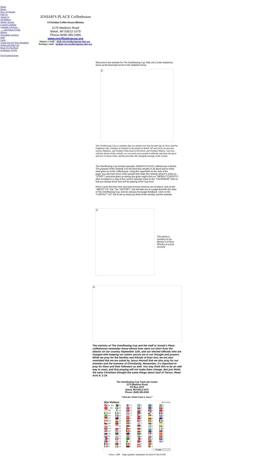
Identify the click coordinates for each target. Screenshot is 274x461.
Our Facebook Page (9, 55)
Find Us (4, 14)
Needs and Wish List (9, 45)
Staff (2, 37)
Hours (3, 9)
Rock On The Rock (9, 48)
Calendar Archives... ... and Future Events (10, 28)
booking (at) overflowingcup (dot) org (74, 44)
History (3, 32)
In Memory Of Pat (8, 50)
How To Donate (7, 12)
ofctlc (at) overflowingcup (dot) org (73, 41)
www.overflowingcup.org (65, 38)
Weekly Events (7, 22)
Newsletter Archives (9, 35)
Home (3, 7)
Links (3, 40)
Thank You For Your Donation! (14, 42)
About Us (4, 17)
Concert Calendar (8, 25)
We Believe (5, 19)
